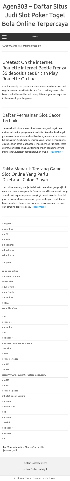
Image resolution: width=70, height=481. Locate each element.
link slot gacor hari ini (13, 396)
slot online (7, 229)
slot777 (5, 303)
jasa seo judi (10, 450)
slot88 (5, 234)
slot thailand (8, 406)
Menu (35, 36)
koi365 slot (7, 281)
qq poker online (10, 271)
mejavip (6, 239)
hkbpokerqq (8, 245)
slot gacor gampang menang (17, 343)
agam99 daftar (9, 308)
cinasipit (6, 422)
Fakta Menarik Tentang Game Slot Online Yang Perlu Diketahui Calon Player (32, 174)
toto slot (6, 348)
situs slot (7, 322)
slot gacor (7, 223)
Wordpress (50, 478)
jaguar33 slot (8, 287)
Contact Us (38, 447)
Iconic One (19, 478)
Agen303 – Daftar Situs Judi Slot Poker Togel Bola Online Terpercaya (35, 15)
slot (4, 316)
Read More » (57, 151)
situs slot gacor (10, 391)
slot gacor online (11, 276)
